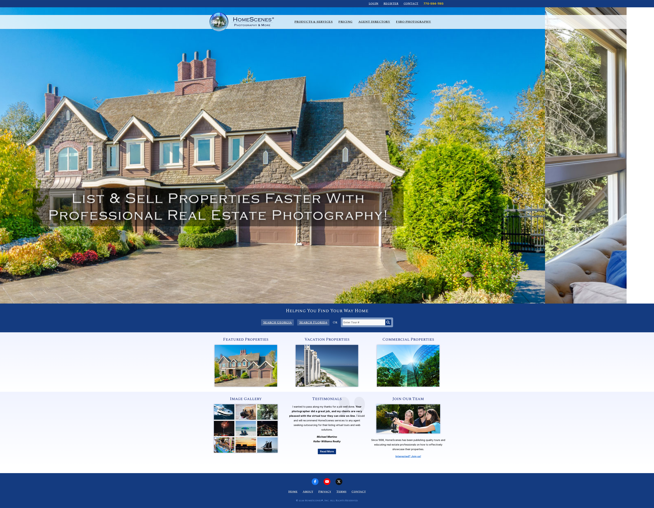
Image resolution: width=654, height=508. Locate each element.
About (308, 491)
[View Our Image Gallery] (246, 451)
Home (293, 491)
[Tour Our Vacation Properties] (327, 385)
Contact (411, 4)
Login (373, 4)
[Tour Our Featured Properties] (246, 385)
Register (391, 4)
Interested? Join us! (408, 456)
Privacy (324, 491)
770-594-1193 (434, 3)
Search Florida (313, 322)
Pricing (345, 21)
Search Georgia (277, 322)
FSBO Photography (413, 21)
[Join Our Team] (408, 436)
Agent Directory (374, 21)
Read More (327, 451)
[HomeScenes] (241, 22)
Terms (341, 491)
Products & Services (313, 21)
